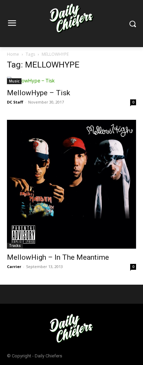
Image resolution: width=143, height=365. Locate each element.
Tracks (15, 245)
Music (14, 81)
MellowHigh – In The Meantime (58, 257)
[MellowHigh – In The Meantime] (71, 184)
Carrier (14, 266)
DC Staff (15, 102)
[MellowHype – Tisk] (71, 80)
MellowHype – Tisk (38, 93)
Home (13, 54)
